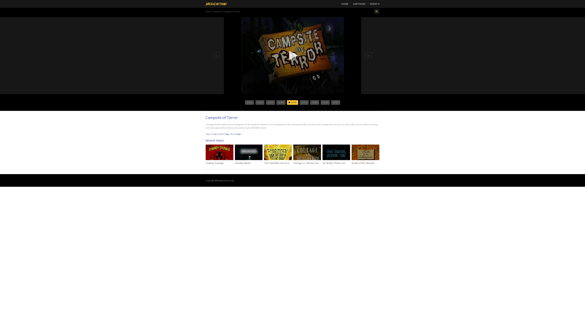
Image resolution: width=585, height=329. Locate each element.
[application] (292, 55)
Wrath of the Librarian (363, 162)
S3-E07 (336, 102)
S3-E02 (281, 102)
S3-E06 (325, 102)
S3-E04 (304, 102)
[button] (292, 55)
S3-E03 (293, 102)
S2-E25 (260, 102)
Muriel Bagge (235, 134)
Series (374, 3)
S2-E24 (249, 102)
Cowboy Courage (215, 162)
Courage (213, 134)
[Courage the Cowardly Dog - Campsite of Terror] (216, 3)
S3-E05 (314, 102)
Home (344, 3)
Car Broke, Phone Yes (334, 162)
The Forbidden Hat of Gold (278, 162)
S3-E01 (270, 102)
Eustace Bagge (224, 134)
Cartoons (359, 3)
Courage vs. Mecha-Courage (308, 162)
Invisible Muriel (242, 162)
